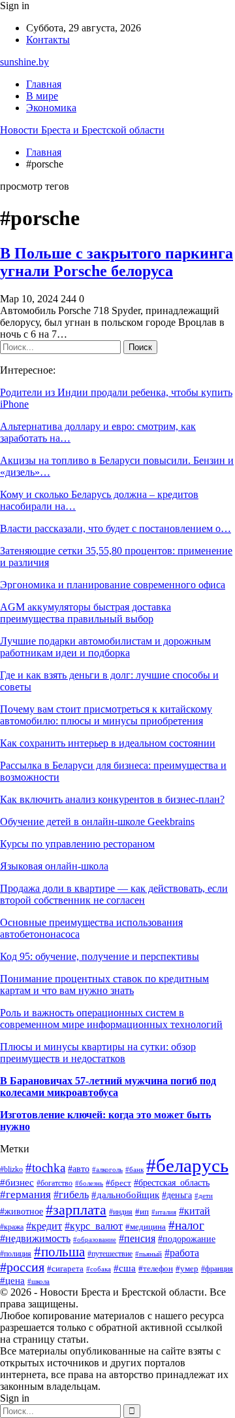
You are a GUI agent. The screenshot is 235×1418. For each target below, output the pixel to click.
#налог (186, 1225)
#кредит (44, 1226)
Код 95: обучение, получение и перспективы (99, 956)
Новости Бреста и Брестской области (82, 129)
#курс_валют (94, 1226)
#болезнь (89, 1183)
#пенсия (137, 1238)
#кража (12, 1227)
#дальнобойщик (125, 1194)
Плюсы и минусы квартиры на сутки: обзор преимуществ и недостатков (98, 1052)
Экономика (51, 107)
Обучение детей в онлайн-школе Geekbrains (97, 821)
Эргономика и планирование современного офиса (112, 584)
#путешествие (110, 1253)
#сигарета (65, 1268)
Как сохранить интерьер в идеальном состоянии (107, 743)
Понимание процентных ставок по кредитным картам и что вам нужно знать (104, 984)
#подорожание (186, 1238)
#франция (217, 1269)
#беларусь (187, 1165)
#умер (187, 1268)
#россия (22, 1267)
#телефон (155, 1268)
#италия (163, 1212)
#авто (78, 1168)
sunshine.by (24, 61)
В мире (42, 95)
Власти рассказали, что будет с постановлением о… (115, 528)
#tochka (45, 1168)
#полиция (15, 1254)
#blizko (11, 1169)
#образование (94, 1239)
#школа (38, 1281)
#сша (125, 1268)
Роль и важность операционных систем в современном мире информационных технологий (111, 1018)
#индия (121, 1211)
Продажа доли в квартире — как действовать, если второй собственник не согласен (114, 894)
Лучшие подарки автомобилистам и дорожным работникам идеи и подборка (105, 646)
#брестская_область (172, 1183)
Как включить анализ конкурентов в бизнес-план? (112, 799)
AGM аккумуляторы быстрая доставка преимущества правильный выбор (85, 612)
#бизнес (17, 1182)
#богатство (54, 1183)
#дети (204, 1195)
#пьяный (148, 1254)
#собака (98, 1269)
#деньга (177, 1195)
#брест (118, 1183)
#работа (181, 1252)
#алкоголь (107, 1169)
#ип (142, 1211)
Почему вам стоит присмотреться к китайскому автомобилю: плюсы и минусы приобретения (106, 714)
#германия (25, 1194)
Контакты (48, 39)
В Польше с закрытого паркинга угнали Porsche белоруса (116, 262)
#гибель (71, 1194)
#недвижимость (35, 1238)
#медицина (145, 1227)
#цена (12, 1280)
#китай (194, 1210)
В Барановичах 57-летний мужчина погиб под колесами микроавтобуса (108, 1086)
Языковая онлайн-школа (54, 866)
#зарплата (76, 1209)
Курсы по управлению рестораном (77, 843)
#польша (59, 1252)
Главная (43, 84)
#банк (134, 1169)
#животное (21, 1211)
